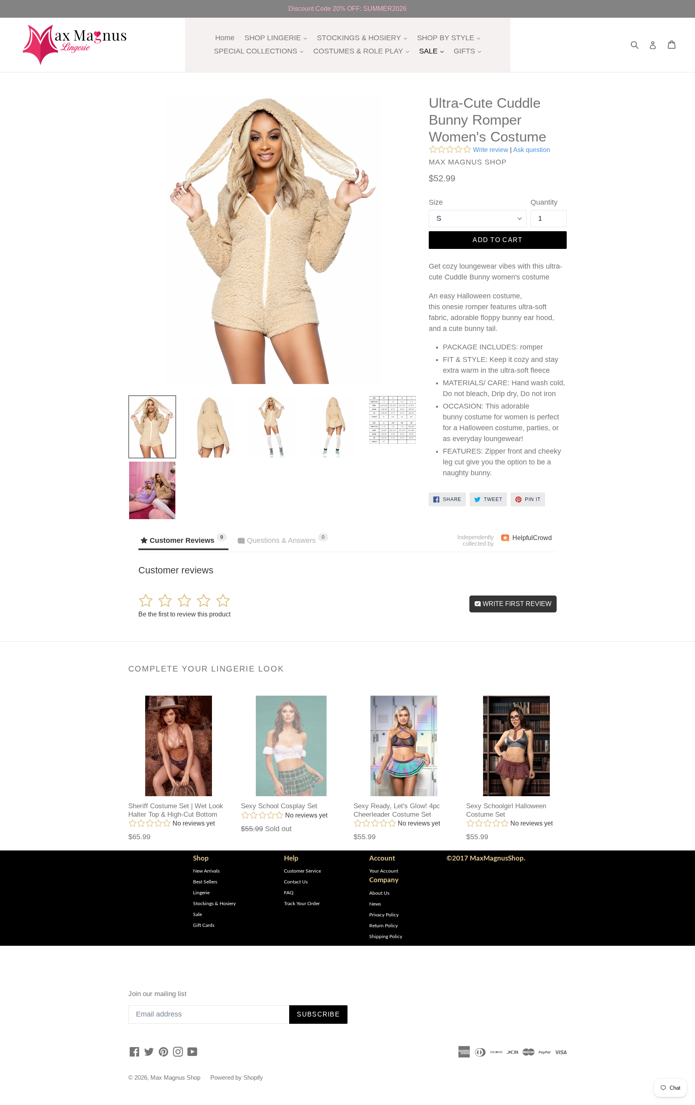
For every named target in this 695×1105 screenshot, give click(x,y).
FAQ (289, 892)
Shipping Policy (385, 936)
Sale (197, 914)
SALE (433, 51)
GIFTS (469, 51)
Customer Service (302, 871)
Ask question (531, 149)
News (375, 904)
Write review (490, 149)
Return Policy (383, 925)
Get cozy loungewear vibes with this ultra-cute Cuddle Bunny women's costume (495, 271)
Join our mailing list (157, 994)
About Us (379, 893)
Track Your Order (302, 903)
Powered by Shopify (236, 1077)
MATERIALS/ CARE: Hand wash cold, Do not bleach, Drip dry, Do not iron (504, 388)
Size (436, 202)
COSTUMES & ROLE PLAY (363, 51)
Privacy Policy (384, 914)
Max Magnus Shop (175, 1077)
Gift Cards (203, 925)
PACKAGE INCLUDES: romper (493, 347)
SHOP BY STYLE (450, 37)
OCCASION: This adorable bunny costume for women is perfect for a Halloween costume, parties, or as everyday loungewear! (501, 422)
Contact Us (296, 881)
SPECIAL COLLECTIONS (260, 51)
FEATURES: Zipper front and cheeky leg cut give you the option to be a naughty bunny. (502, 462)
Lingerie (201, 892)
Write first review (516, 603)
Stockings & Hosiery (214, 903)
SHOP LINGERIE (278, 37)
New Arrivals (206, 871)
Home (224, 38)
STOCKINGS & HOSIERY (364, 37)
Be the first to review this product (184, 614)
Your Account (383, 871)
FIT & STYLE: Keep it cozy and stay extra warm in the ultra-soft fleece (500, 364)
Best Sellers (205, 881)
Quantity (544, 202)
